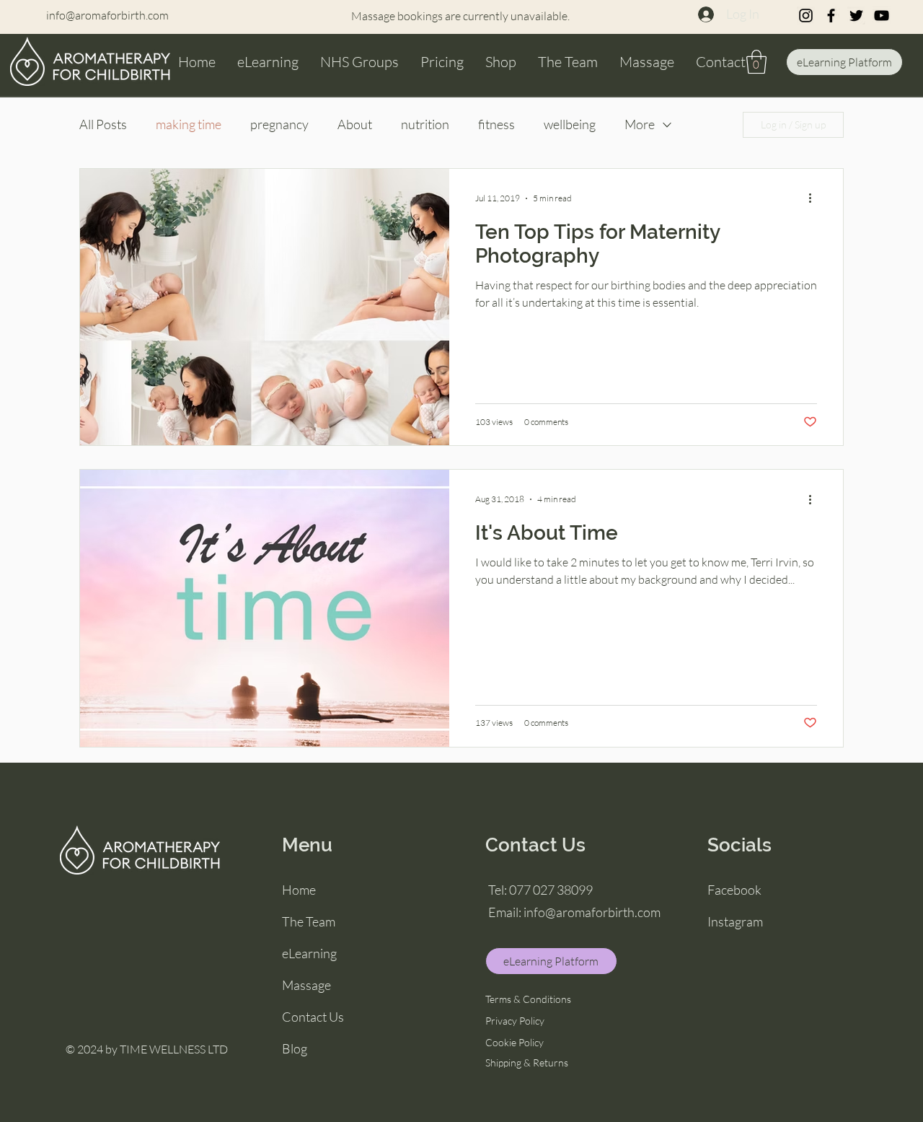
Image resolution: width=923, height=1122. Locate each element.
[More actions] (814, 198)
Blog (294, 1048)
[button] (756, 62)
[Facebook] (831, 15)
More (639, 124)
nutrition (425, 124)
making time (188, 124)
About (354, 124)
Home (299, 890)
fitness (496, 124)
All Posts (103, 124)
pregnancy (279, 124)
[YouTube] (882, 15)
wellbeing (570, 124)
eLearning (309, 953)
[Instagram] (806, 15)
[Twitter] (856, 15)
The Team (308, 921)
